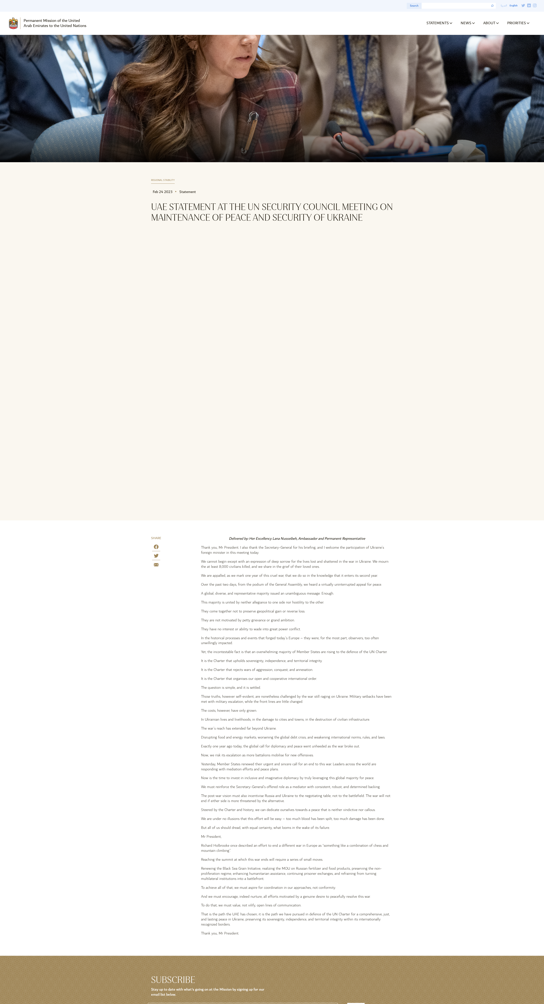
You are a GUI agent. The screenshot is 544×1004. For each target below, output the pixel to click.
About (489, 23)
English (513, 5)
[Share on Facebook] (156, 548)
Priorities (516, 23)
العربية (504, 6)
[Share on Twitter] (156, 557)
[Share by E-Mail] (156, 565)
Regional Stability (163, 180)
